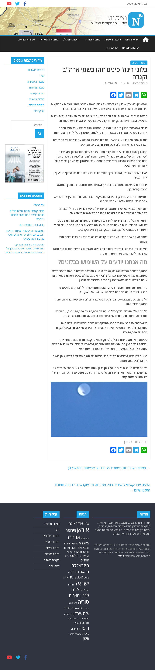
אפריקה (85, 538)
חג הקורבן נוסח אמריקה (31, 225)
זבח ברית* (39, 205)
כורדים (71, 584)
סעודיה (69, 608)
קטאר (76, 622)
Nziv (122, 83)
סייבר (86, 608)
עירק (78, 613)
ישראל (82, 583)
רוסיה (84, 628)
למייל (121, 556)
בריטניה (84, 543)
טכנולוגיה (76, 577)
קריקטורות (112, 47)
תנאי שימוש (132, 39)
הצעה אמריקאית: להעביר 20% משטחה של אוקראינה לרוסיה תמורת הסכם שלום (102, 488)
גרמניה (74, 543)
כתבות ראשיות (113, 39)
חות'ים (85, 560)
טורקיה (73, 571)
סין (105, 83)
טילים (86, 577)
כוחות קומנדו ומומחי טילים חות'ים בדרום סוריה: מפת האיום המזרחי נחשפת (27, 215)
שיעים (85, 633)
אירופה (70, 530)
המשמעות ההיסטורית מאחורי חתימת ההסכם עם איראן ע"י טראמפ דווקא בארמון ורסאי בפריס (25, 234)
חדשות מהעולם (71, 39)
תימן (86, 638)
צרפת (80, 618)
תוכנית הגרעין (74, 634)
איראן (83, 529)
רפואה (74, 629)
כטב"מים (85, 590)
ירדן (66, 577)
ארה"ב (111, 83)
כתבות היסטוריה (49, 39)
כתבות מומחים (130, 47)
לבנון (84, 595)
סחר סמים (72, 603)
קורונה (84, 622)
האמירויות (83, 547)
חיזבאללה (80, 565)
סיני (77, 608)
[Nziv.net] (145, 40)
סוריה (83, 601)
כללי (42, 76)
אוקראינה (76, 523)
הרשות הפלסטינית (77, 556)
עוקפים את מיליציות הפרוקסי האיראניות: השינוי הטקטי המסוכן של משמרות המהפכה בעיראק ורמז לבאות (24, 248)
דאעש (67, 543)
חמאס (84, 571)
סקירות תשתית (26, 39)
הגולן (74, 547)
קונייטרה (72, 618)
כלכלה (76, 589)
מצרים (74, 595)
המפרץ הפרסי (74, 551)
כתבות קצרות (92, 39)
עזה (86, 613)
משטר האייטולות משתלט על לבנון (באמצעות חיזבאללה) (109, 468)
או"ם (86, 524)
